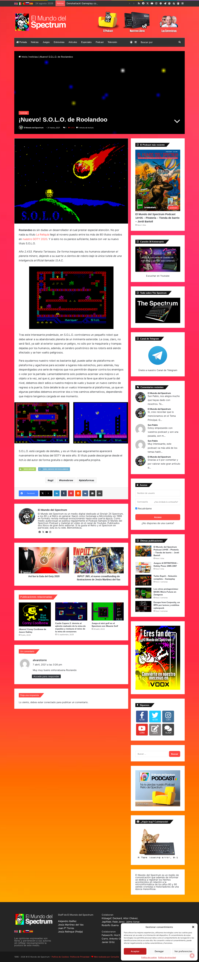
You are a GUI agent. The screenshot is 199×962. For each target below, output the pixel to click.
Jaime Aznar (132, 921)
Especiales (86, 42)
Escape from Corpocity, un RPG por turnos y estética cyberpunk (167, 605)
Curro (105, 938)
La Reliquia (42, 234)
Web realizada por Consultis (106, 957)
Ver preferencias (183, 951)
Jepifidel (106, 921)
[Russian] (27, 3)
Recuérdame (144, 508)
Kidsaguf (106, 918)
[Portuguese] (24, 3)
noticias (33, 56)
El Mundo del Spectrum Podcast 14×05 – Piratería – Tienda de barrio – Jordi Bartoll (157, 218)
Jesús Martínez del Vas (70, 924)
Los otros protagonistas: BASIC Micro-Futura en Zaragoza (166, 592)
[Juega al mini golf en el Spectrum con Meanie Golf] (108, 611)
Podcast (100, 42)
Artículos (73, 42)
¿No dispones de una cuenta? (158, 523)
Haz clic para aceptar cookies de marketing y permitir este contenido (158, 259)
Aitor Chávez (130, 918)
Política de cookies (149, 957)
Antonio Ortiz (116, 938)
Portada (23, 42)
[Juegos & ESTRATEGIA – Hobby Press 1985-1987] (143, 567)
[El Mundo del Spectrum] (41, 22)
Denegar (159, 951)
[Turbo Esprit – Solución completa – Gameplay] (143, 580)
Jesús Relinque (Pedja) (70, 931)
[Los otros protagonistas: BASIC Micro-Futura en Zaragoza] (143, 593)
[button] (193, 926)
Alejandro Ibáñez (67, 921)
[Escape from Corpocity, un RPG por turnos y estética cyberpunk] (143, 606)
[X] (43, 532)
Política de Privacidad (80, 957)
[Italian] (20, 3)
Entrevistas (59, 42)
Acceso (158, 517)
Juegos (46, 42)
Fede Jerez (118, 921)
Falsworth (107, 935)
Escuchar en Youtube (157, 275)
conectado (50, 702)
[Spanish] (31, 3)
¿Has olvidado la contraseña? (166, 502)
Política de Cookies (60, 957)
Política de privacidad (167, 957)
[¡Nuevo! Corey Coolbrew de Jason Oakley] (35, 614)
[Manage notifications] (192, 955)
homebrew (67, 480)
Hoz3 (117, 935)
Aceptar (135, 951)
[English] (16, 3)
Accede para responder (46, 676)
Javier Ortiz (108, 942)
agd (51, 480)
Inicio (24, 56)
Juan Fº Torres (66, 928)
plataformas (87, 480)
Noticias (35, 42)
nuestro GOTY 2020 (35, 239)
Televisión (112, 42)
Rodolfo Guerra (110, 925)
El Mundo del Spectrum (34, 128)
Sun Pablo (153, 425)
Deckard (117, 918)
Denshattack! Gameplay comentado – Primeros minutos (97, 3)
